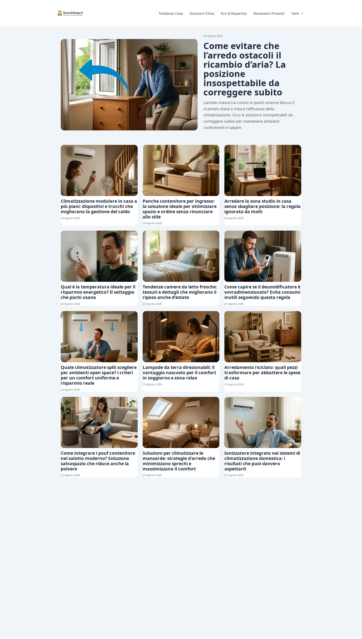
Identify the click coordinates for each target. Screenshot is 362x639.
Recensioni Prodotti (268, 13)
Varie (295, 13)
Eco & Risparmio (234, 13)
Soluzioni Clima (202, 13)
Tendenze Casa (171, 13)
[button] (301, 13)
